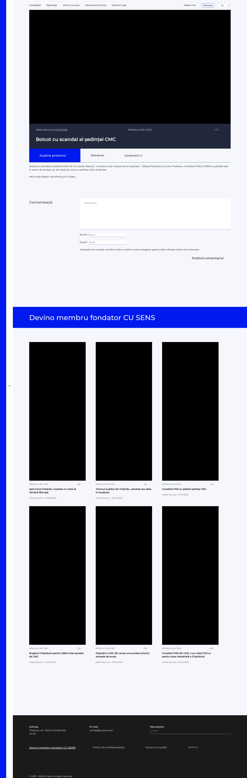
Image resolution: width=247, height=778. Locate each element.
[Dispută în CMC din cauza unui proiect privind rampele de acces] (124, 575)
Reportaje (15, 286)
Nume (84, 234)
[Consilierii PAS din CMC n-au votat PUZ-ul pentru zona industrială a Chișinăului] (190, 575)
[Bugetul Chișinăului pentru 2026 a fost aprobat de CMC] (57, 575)
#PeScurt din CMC (23, 350)
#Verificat (15, 332)
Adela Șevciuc (45, 129)
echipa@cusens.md (101, 730)
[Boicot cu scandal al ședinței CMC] (130, 79)
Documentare (19, 295)
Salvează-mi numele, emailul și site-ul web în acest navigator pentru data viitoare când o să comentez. (139, 249)
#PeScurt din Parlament (28, 341)
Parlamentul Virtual (95, 5)
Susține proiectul (53, 155)
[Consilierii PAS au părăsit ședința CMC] (190, 411)
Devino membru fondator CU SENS (93, 317)
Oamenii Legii (119, 5)
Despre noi (189, 5)
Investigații (16, 277)
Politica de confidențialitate (109, 747)
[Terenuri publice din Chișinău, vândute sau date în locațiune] (124, 411)
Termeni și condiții (156, 747)
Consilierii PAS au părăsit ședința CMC (184, 489)
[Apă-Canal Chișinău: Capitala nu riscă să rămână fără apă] (57, 411)
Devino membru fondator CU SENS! (52, 747)
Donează (208, 5)
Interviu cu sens (20, 304)
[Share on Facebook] (106, 155)
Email (84, 242)
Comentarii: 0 (133, 155)
